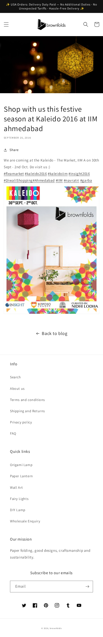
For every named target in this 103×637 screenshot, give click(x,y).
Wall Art (16, 487)
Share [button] (14, 150)
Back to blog (54, 333)
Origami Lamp (21, 465)
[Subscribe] (87, 586)
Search (15, 377)
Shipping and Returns (27, 411)
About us (17, 388)
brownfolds (56, 628)
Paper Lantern (21, 476)
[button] (6, 24)
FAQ (13, 433)
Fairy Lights (19, 498)
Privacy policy (21, 422)
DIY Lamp (18, 510)
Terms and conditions (27, 400)
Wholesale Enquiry (25, 521)
